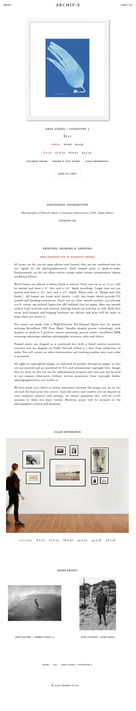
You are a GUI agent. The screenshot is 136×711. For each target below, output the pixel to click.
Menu (7, 4)
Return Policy (27, 276)
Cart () (126, 4)
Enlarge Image (37, 160)
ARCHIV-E (68, 4)
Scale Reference (96, 160)
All (55, 664)
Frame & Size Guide (66, 160)
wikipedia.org (67, 220)
